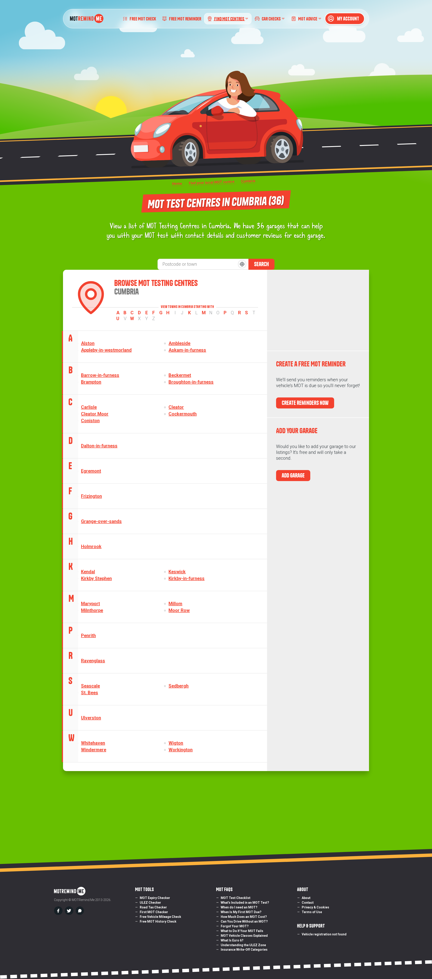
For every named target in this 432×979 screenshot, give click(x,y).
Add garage (293, 475)
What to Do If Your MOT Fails (242, 931)
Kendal (88, 571)
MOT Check (143, 18)
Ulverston (91, 717)
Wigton (176, 743)
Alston (87, 343)
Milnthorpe (92, 610)
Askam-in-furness (187, 350)
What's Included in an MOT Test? (245, 902)
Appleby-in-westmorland (106, 350)
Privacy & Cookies (315, 907)
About (306, 898)
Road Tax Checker (153, 907)
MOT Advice (307, 18)
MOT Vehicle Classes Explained (244, 935)
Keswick (177, 571)
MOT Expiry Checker (155, 898)
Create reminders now (305, 402)
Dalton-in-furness (99, 445)
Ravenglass (93, 660)
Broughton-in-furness (191, 382)
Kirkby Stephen (96, 578)
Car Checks (271, 18)
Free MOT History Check (158, 921)
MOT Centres (229, 18)
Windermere (93, 749)
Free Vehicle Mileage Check (160, 917)
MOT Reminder (185, 18)
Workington (181, 749)
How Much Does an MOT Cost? (244, 917)
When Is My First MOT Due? (241, 912)
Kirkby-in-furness (187, 578)
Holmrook (91, 546)
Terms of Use (312, 912)
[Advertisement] (318, 310)
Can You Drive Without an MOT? (244, 921)
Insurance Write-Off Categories (244, 949)
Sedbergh (179, 686)
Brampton (91, 382)
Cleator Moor (94, 414)
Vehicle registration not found (324, 934)
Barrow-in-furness (100, 375)
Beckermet (180, 375)
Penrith (88, 635)
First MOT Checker (154, 912)
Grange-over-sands (101, 521)
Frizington (91, 496)
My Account (347, 19)
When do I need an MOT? (239, 907)
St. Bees (89, 692)
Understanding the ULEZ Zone (243, 945)
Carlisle (89, 407)
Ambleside (179, 343)
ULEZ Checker (150, 902)
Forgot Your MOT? (235, 926)
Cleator (176, 407)
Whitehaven (93, 743)
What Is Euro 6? (232, 940)
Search (261, 264)
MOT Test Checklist (235, 898)
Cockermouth (183, 414)
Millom (175, 603)
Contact (308, 902)
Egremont (91, 471)
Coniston (90, 420)
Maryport (90, 603)
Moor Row (179, 610)
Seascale (90, 686)
